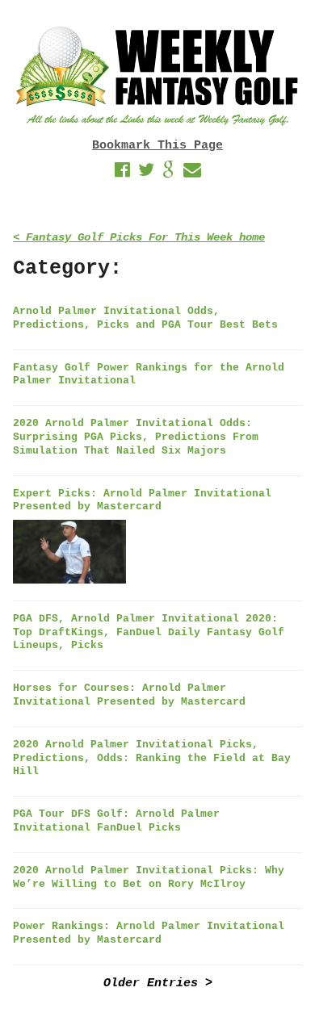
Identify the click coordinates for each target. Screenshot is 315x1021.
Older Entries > (157, 983)
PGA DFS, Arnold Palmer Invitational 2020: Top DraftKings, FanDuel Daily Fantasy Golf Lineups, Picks (148, 632)
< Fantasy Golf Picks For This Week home (139, 238)
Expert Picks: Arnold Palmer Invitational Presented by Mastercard (142, 500)
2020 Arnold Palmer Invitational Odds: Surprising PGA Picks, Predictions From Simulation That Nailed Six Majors (135, 437)
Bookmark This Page (157, 146)
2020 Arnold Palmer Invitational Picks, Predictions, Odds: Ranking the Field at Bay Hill (152, 758)
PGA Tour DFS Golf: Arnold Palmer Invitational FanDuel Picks (116, 821)
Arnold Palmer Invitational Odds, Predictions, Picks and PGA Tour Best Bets (145, 318)
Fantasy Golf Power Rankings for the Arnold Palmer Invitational (148, 374)
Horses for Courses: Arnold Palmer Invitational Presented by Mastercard (129, 695)
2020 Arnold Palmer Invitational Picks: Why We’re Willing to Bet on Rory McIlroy (148, 877)
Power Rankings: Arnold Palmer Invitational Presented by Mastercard (148, 933)
